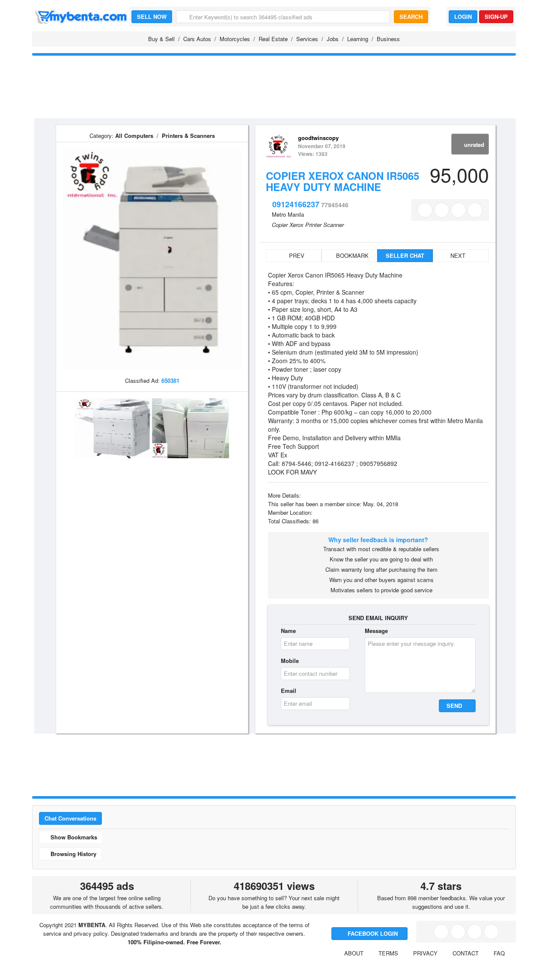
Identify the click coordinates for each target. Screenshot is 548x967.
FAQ (499, 953)
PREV (295, 255)
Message (376, 631)
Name (288, 631)
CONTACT (466, 953)
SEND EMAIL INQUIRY (378, 618)
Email (288, 690)
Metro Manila (288, 214)
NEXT (458, 255)
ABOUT (353, 953)
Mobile (290, 661)
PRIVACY (425, 953)
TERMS (388, 953)
